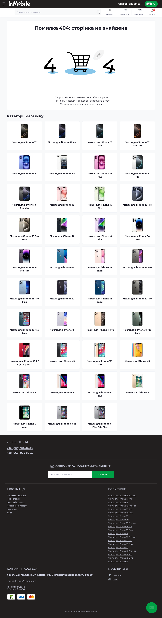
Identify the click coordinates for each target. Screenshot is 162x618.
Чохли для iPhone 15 (118, 533)
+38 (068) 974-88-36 (20, 452)
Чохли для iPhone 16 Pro (120, 509)
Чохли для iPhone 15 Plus (120, 530)
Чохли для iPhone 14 (118, 547)
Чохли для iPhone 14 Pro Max (122, 537)
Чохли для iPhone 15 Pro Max (122, 523)
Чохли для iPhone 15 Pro (120, 526)
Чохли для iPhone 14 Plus (120, 544)
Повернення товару (17, 506)
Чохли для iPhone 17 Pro (120, 499)
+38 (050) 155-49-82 (20, 448)
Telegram (117, 575)
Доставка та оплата (16, 495)
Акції (9, 513)
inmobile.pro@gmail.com (21, 581)
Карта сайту (13, 509)
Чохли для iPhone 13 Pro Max (122, 551)
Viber (115, 580)
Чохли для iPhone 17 (118, 502)
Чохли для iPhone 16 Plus (120, 513)
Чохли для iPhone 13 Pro (120, 554)
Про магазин (13, 499)
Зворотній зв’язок (16, 502)
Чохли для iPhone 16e (118, 520)
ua (149, 4)
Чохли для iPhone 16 (118, 516)
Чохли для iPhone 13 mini (120, 558)
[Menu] (4, 4)
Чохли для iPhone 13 (118, 561)
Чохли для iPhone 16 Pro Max (122, 506)
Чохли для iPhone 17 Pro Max (122, 495)
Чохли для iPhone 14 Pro (120, 540)
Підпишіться (103, 474)
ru (154, 4)
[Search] (98, 12)
